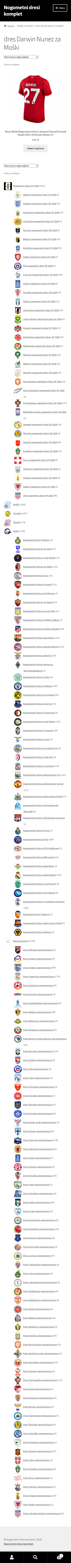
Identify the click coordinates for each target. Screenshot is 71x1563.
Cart (54, 1554)
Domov (11, 25)
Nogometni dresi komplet (22, 10)
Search (35, 1557)
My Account (12, 1557)
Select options (35, 148)
